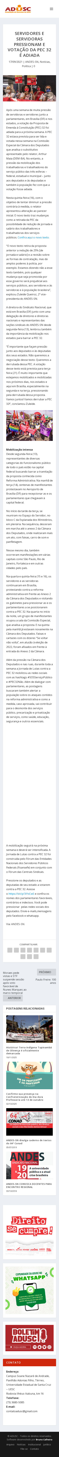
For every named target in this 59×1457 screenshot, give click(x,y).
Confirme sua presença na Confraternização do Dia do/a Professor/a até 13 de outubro (24, 1096)
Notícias (45, 62)
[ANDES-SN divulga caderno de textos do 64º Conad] (29, 1122)
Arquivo (10, 1444)
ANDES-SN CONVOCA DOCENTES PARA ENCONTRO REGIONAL (29, 1185)
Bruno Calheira (44, 1439)
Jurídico (47, 1444)
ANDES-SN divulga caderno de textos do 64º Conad (28, 1142)
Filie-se (24, 1448)
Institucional (34, 1444)
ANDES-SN (32, 62)
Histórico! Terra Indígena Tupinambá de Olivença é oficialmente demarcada (29, 1050)
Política (26, 66)
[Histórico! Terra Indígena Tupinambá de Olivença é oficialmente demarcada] (29, 1029)
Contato (34, 1448)
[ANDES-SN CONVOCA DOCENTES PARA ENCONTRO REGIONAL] (29, 1165)
